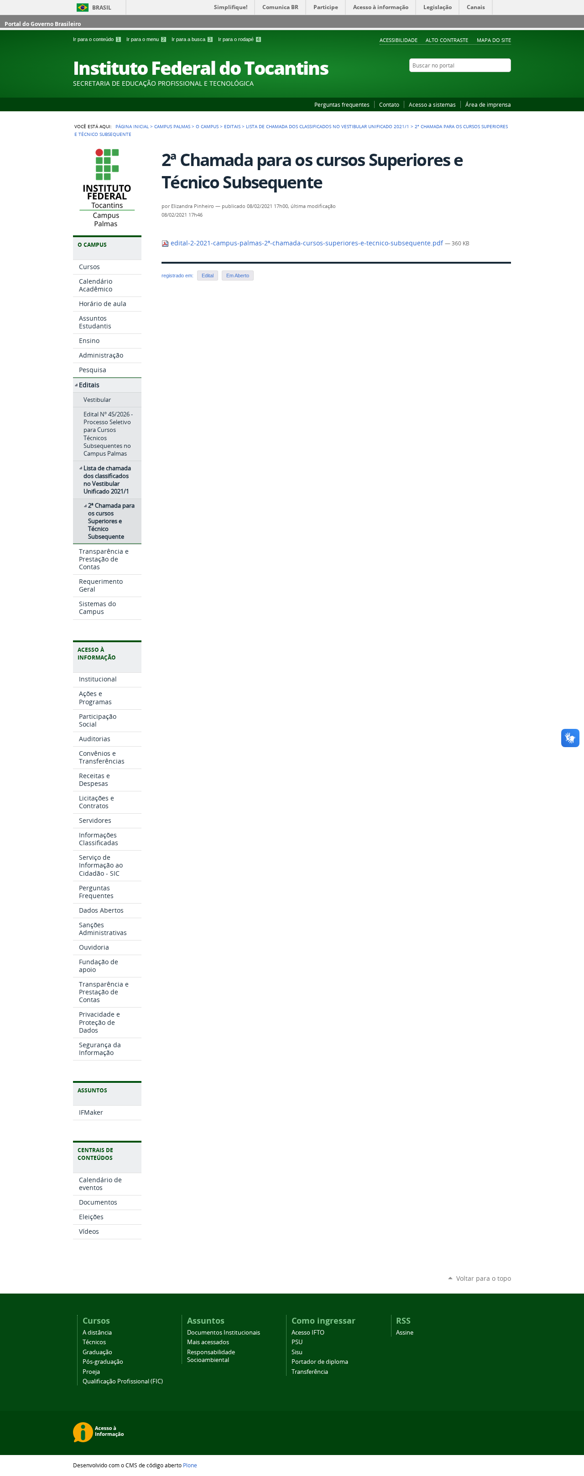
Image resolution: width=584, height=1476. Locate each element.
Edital (208, 275)
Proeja (91, 1372)
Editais (232, 126)
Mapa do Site (494, 39)
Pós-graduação (103, 1362)
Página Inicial (132, 126)
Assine (404, 1332)
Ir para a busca (191, 39)
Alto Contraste (447, 39)
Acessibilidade (398, 39)
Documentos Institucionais (223, 1332)
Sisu (297, 1352)
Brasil (101, 7)
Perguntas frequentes (342, 104)
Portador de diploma (320, 1362)
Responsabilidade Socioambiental (211, 1356)
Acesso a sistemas (432, 104)
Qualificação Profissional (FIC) (123, 1381)
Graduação (97, 1352)
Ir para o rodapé (239, 39)
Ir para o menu (145, 39)
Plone (190, 1465)
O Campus (207, 126)
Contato (389, 104)
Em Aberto (237, 275)
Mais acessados (208, 1342)
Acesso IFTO (308, 1332)
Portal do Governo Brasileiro (43, 24)
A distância (97, 1332)
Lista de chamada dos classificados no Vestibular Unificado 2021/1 (327, 126)
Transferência (310, 1372)
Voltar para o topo (483, 1278)
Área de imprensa (488, 104)
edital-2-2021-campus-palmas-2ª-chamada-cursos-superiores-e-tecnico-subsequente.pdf (307, 243)
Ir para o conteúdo (96, 39)
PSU (297, 1342)
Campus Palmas (172, 126)
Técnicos (94, 1342)
